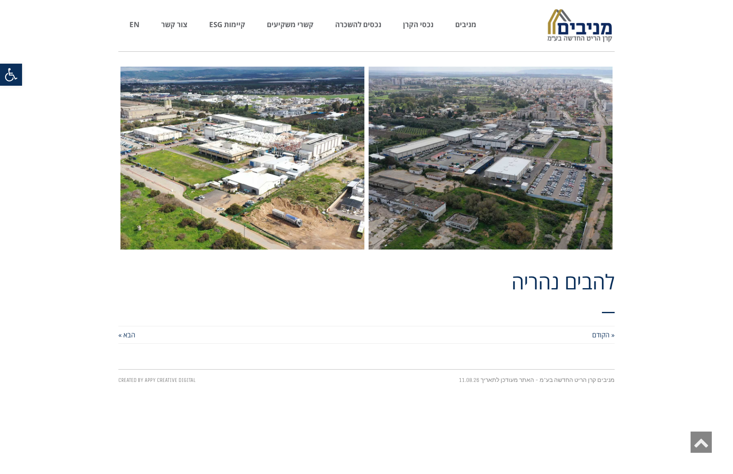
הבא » (126, 334)
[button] (11, 75)
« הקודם (603, 334)
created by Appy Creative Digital (157, 380)
